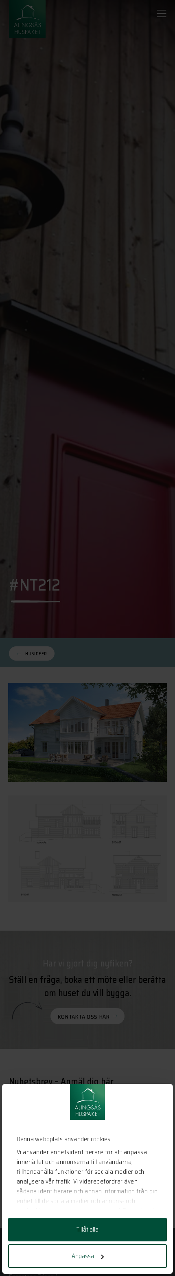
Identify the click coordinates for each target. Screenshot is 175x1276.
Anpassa (83, 1256)
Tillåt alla (87, 1229)
